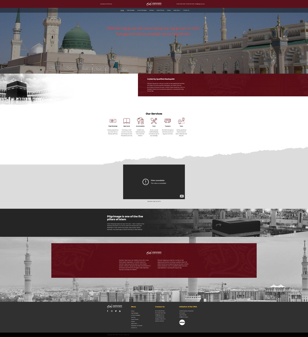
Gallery (133, 321)
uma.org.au (182, 313)
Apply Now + (134, 323)
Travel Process (134, 319)
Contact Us (134, 327)
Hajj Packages (134, 313)
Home (132, 311)
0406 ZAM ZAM (181, 4)
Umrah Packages (135, 315)
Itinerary (133, 317)
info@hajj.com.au (200, 4)
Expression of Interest (136, 325)
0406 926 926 (190, 4)
